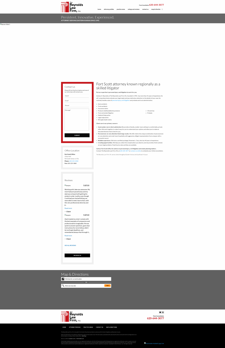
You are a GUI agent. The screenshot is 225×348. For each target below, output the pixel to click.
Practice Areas (121, 9)
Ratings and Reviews (133, 9)
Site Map (84, 336)
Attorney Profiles (109, 9)
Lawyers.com (72, 338)
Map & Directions (156, 9)
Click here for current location (73, 279)
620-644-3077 (156, 5)
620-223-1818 (73, 161)
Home (99, 9)
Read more (68, 208)
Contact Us (145, 9)
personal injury (116, 100)
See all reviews (70, 245)
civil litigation (126, 100)
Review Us (77, 255)
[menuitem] (99, 10)
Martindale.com (80, 338)
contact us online (136, 151)
